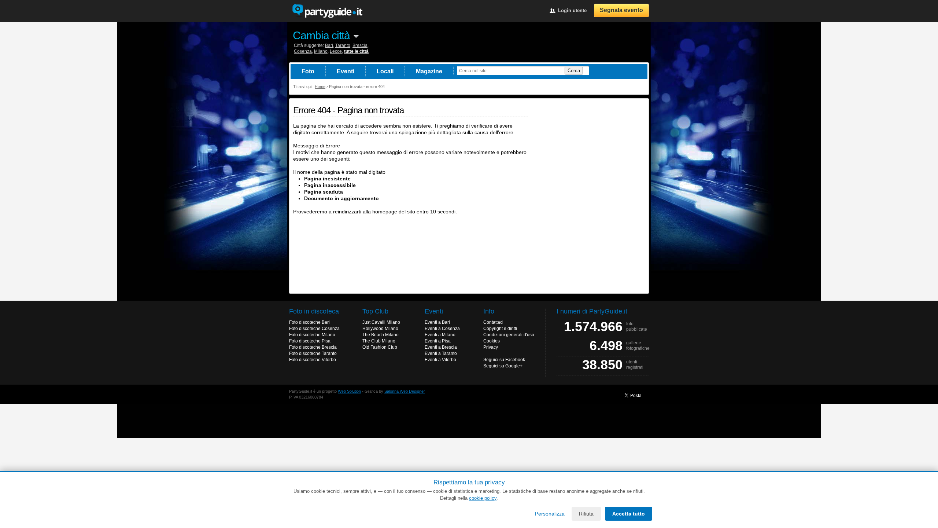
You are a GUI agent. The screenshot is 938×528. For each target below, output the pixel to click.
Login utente (572, 10)
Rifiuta (586, 514)
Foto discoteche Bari (309, 322)
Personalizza (550, 514)
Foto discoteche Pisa (309, 341)
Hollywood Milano (380, 328)
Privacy (490, 347)
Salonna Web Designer (404, 391)
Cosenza (303, 51)
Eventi (345, 71)
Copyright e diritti (500, 328)
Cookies (491, 341)
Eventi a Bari (437, 322)
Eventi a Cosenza (442, 328)
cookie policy (482, 498)
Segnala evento (621, 10)
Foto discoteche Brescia (313, 347)
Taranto (342, 45)
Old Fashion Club (379, 347)
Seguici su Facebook (504, 359)
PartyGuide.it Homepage (327, 11)
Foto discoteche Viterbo (312, 359)
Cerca (574, 70)
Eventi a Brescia (441, 347)
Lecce (336, 51)
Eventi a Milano (440, 334)
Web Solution (349, 391)
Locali (385, 71)
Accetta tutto (628, 514)
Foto (308, 71)
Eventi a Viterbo (440, 359)
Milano (321, 51)
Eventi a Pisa (438, 341)
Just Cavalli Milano (381, 322)
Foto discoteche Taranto (313, 353)
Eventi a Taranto (441, 353)
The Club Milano (378, 341)
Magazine (429, 71)
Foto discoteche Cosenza (314, 328)
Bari (329, 45)
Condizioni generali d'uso (508, 334)
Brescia (360, 45)
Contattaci (493, 322)
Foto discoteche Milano (312, 334)
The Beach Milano (380, 334)
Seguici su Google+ (502, 365)
